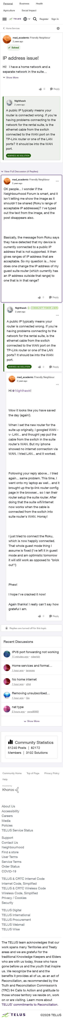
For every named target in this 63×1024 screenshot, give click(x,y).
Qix (28, 697)
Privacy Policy (51, 773)
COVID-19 (9, 871)
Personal (8, 3)
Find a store (10, 852)
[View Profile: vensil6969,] (7, 709)
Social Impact (29, 10)
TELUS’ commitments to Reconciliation (29, 1004)
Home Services (12, 28)
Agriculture (9, 10)
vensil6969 (33, 711)
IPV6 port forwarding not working (35, 652)
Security (7, 903)
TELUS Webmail (13, 924)
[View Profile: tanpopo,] (7, 667)
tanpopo (30, 670)
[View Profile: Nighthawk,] (9, 102)
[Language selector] (27, 19)
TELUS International (16, 915)
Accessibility (10, 811)
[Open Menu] (58, 28)
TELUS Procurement (16, 919)
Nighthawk (20, 100)
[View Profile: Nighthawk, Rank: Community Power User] (10, 309)
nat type (18, 707)
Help (5, 779)
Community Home (12, 773)
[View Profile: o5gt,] (7, 681)
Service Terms (12, 862)
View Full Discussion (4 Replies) (21, 171)
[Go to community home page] (15, 19)
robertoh (35, 656)
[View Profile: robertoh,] (7, 654)
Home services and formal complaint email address (30, 666)
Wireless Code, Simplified (20, 893)
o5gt (28, 684)
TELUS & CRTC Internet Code (23, 878)
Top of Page (33, 773)
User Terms (10, 857)
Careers (7, 816)
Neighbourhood (13, 847)
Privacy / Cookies (14, 898)
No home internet (24, 679)
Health (39, 3)
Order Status (11, 866)
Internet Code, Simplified (19, 883)
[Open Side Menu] (4, 19)
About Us (8, 806)
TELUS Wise (11, 929)
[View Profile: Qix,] (7, 695)
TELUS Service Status (17, 830)
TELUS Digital (11, 910)
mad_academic (21, 37)
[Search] (35, 19)
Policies (7, 825)
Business (24, 3)
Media (6, 820)
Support (7, 837)
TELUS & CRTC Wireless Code (24, 888)
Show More (12, 77)
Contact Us (10, 842)
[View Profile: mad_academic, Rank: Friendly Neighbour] (7, 39)
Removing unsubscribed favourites (29, 693)
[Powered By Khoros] (31, 789)
